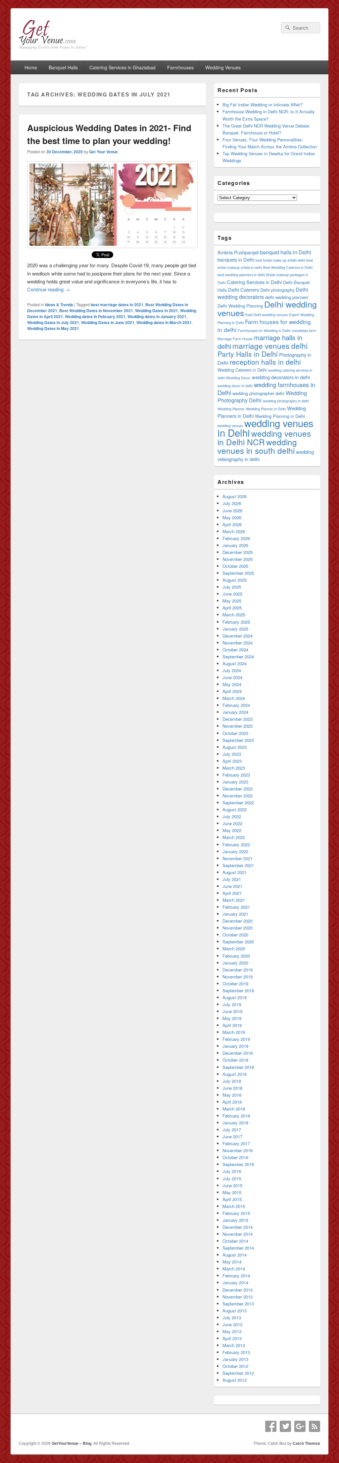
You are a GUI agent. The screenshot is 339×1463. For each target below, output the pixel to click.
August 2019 (234, 997)
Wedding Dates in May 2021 (53, 328)
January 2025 (235, 629)
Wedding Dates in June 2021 (107, 322)
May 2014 (231, 1262)
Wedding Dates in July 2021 (53, 322)
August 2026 (234, 496)
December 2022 (237, 789)
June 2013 (232, 1324)
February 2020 (236, 956)
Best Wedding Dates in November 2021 (96, 310)
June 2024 (232, 677)
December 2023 (237, 719)
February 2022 (236, 844)
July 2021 (231, 879)
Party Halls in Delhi (248, 354)
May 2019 (231, 1018)
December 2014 (237, 1227)
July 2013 (231, 1317)
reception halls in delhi (265, 362)
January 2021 (235, 914)
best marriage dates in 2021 (117, 305)
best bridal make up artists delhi (280, 260)
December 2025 (237, 552)
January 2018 (235, 1122)
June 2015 (232, 1185)
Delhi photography (277, 290)
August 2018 (234, 1074)
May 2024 (231, 684)
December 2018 (237, 1053)
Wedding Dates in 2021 (156, 310)
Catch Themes (306, 1443)
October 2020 (235, 935)
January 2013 (235, 1359)
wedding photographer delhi (258, 393)
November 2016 (237, 1150)
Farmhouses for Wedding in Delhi (264, 330)
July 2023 (231, 754)
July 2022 (231, 816)
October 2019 (235, 983)
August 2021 (234, 872)
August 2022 (234, 809)
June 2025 (232, 594)
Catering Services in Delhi (254, 281)
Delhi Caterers (243, 289)
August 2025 (234, 580)
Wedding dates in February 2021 (95, 316)
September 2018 (238, 1067)
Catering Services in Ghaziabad (122, 67)
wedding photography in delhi (286, 400)
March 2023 (233, 768)
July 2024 (231, 670)
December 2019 (237, 970)
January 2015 (235, 1220)
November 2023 (237, 726)
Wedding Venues (223, 67)
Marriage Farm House (235, 338)
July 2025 (231, 587)
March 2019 (233, 1032)
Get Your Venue (103, 152)
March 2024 (233, 698)
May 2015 (231, 1192)
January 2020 (235, 963)
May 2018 (231, 1095)
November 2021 (237, 858)
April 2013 (232, 1338)
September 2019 (238, 990)
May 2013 (231, 1331)
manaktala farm (304, 330)
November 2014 (237, 1234)
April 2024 (232, 691)
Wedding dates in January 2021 (156, 316)
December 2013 (237, 1290)
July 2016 (231, 1171)
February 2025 (236, 622)
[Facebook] (270, 1426)
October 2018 (235, 1060)
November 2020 (237, 928)
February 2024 (236, 705)
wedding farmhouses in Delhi (266, 388)
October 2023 (235, 733)
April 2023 (232, 761)
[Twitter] (285, 1426)
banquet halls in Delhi (285, 252)
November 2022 (237, 795)
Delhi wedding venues (267, 308)
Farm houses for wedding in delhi (264, 325)
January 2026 (235, 545)
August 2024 (234, 663)
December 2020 (237, 921)
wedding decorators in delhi (281, 377)
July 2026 (231, 503)
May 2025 (231, 601)
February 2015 (236, 1213)
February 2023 (236, 775)
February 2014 (236, 1275)
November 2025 (237, 559)
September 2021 (238, 865)
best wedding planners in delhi (241, 274)
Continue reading (48, 289)
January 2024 (235, 712)
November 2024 (237, 643)
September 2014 (238, 1248)
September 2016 (238, 1164)
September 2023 (238, 740)
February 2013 (236, 1352)
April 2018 (232, 1102)
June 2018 (232, 1088)
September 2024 (238, 656)
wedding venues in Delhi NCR (264, 437)
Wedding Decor (238, 377)
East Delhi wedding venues (266, 314)
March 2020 (233, 948)
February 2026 (236, 538)
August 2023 (234, 747)
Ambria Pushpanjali (238, 252)
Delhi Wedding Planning (240, 306)
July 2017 (231, 1129)
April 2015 (232, 1199)
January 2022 (235, 851)
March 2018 (233, 1109)
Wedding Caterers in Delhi (242, 370)
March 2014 (233, 1268)
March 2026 (233, 531)
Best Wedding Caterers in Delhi (288, 267)
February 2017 (236, 1143)
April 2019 (232, 1025)
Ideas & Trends (59, 305)
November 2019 (237, 976)
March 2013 (233, 1345)
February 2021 (236, 907)
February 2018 (236, 1116)
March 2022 (233, 837)
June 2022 (232, 823)
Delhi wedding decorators (263, 293)
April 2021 (232, 893)
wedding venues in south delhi (257, 446)
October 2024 (235, 649)
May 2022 (231, 830)
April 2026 (232, 524)
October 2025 (235, 566)
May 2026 (231, 517)
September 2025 (238, 573)
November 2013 (237, 1297)
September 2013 (238, 1303)
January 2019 (235, 1046)
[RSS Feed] (314, 1426)
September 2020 (238, 941)
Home (30, 67)
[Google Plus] (300, 1426)
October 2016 (235, 1157)
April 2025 (232, 607)
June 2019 (232, 1011)
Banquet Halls (63, 67)
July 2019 (231, 1004)
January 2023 (235, 782)
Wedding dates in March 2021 (164, 322)
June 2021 (232, 886)
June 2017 (232, 1136)
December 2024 (237, 636)
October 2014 (235, 1241)
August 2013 (234, 1310)
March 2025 (233, 614)
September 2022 (238, 802)
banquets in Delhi (236, 259)
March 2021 (233, 900)
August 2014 (234, 1255)
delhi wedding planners (286, 297)
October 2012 (235, 1366)
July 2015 (231, 1178)
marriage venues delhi (270, 345)
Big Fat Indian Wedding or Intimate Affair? (262, 104)
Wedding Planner (231, 408)
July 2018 (231, 1081)
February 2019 (236, 1039)
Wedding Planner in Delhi (266, 408)
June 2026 (232, 510)
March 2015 (233, 1206)
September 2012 (238, 1373)
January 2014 (235, 1282)
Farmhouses (180, 67)
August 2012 (234, 1380)
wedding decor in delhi (235, 385)
